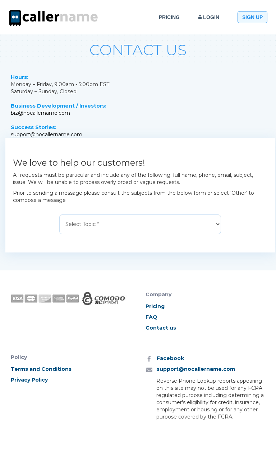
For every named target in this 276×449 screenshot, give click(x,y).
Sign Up (252, 17)
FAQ (151, 317)
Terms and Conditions (41, 369)
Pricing (169, 17)
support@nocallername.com (46, 134)
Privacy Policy (29, 380)
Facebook (170, 358)
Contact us (161, 328)
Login (210, 17)
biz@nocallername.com (40, 113)
